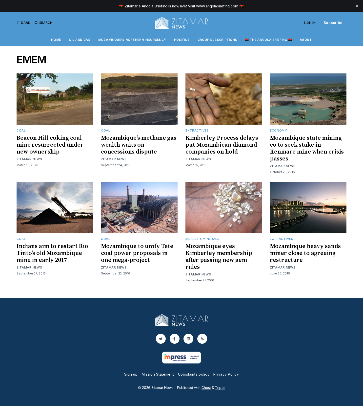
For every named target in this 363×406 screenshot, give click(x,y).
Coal (21, 130)
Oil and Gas (79, 40)
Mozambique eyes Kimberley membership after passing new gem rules (218, 257)
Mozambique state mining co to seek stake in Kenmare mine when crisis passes (307, 148)
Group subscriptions (217, 40)
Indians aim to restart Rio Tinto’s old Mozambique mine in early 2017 (52, 253)
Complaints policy (194, 374)
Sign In (310, 22)
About (306, 40)
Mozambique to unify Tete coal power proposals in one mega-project (137, 253)
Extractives (197, 130)
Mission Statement (158, 374)
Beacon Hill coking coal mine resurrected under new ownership (50, 145)
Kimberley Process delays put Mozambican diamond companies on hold (221, 145)
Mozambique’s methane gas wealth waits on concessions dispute (138, 145)
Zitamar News (29, 159)
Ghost (206, 387)
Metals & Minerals (202, 239)
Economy (278, 130)
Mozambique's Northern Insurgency (132, 40)
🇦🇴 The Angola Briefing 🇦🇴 (268, 40)
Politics (182, 40)
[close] (357, 6)
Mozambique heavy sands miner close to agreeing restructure (305, 253)
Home (56, 40)
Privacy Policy (226, 374)
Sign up (131, 374)
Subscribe (333, 23)
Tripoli (220, 387)
